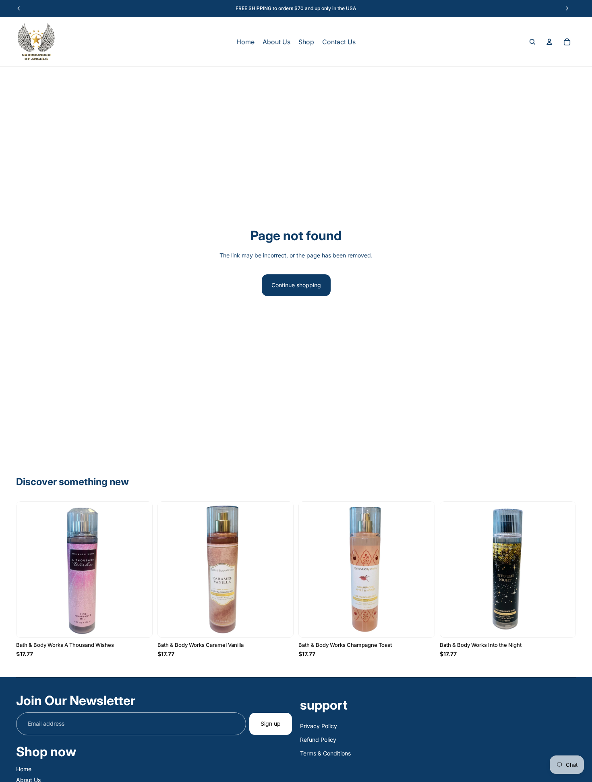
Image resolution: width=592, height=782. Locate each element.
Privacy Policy (318, 725)
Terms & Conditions (325, 753)
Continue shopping (296, 285)
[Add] (139, 625)
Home (23, 769)
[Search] (532, 42)
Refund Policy (318, 739)
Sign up (271, 723)
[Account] (549, 42)
